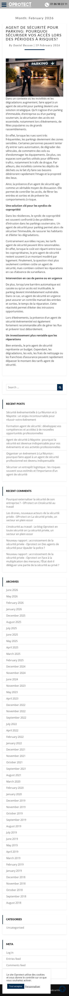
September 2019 (16, 820)
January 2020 (14, 794)
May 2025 (12, 641)
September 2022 (16, 717)
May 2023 (12, 692)
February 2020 (15, 788)
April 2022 (12, 730)
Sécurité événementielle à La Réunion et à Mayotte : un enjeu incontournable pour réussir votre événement (31, 416)
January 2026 (14, 609)
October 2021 (14, 762)
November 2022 (16, 711)
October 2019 (14, 813)
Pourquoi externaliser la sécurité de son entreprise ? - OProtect (30, 501)
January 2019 (14, 871)
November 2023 (16, 685)
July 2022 (11, 724)
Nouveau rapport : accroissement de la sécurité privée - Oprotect (29, 542)
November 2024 (16, 673)
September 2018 (16, 896)
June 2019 (12, 839)
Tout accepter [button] (15, 986)
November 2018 (16, 883)
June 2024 (12, 679)
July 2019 (11, 832)
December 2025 (15, 615)
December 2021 (15, 749)
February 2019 (15, 864)
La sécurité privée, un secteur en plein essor (31, 518)
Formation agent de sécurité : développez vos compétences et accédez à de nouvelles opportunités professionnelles (33, 429)
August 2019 (13, 826)
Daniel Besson (23, 45)
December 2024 (15, 666)
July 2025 (11, 628)
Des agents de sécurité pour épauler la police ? (32, 546)
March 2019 (13, 858)
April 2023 (12, 698)
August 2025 (13, 622)
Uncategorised (15, 927)
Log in (9, 952)
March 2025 (13, 654)
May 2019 (12, 845)
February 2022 (15, 737)
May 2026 (12, 596)
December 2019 (15, 800)
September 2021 (16, 768)
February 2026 (15, 603)
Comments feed (16, 965)
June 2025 (12, 634)
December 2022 (15, 705)
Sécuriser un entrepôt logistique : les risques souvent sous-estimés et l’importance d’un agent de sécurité (33, 470)
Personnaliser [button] (32, 986)
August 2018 (13, 903)
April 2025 (12, 647)
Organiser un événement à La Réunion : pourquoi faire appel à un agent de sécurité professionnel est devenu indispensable (32, 457)
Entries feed (13, 959)
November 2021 (16, 756)
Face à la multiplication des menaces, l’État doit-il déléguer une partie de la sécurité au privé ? (32, 561)
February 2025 (15, 660)
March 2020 (13, 781)
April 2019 (12, 851)
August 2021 (13, 775)
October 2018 (14, 890)
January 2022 (14, 743)
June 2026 (12, 590)
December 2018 (15, 877)
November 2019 (16, 807)
